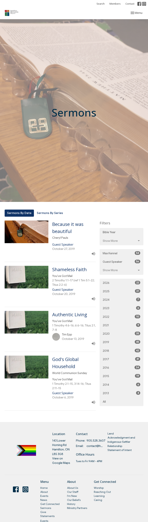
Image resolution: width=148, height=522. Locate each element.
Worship (99, 488)
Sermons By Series (50, 213)
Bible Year (109, 232)
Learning (99, 496)
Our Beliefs (74, 500)
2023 (121, 308)
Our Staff (72, 492)
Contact (130, 3)
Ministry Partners (77, 508)
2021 (121, 325)
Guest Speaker (121, 261)
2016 (121, 367)
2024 (121, 299)
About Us (72, 488)
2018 (121, 351)
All (104, 401)
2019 (121, 342)
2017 (121, 359)
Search (101, 3)
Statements (47, 516)
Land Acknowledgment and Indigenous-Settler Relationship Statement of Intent (121, 442)
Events (44, 496)
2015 (121, 376)
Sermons (45, 508)
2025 (121, 291)
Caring (98, 500)
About (44, 492)
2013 (121, 393)
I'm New (72, 496)
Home (44, 488)
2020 (121, 333)
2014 (121, 385)
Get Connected (50, 504)
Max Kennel (121, 253)
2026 (121, 283)
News (43, 500)
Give (43, 512)
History (71, 504)
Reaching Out (102, 492)
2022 (121, 317)
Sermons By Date (19, 213)
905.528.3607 (96, 440)
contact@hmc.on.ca (95, 446)
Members (115, 3)
